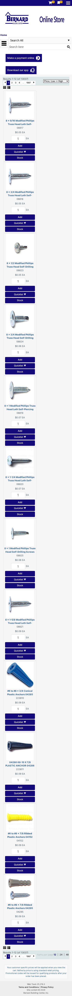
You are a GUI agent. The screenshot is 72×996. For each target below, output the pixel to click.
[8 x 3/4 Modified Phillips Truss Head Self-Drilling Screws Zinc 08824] (20, 318)
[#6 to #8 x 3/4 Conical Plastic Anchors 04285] (20, 675)
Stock (20, 157)
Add (20, 145)
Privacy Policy (47, 987)
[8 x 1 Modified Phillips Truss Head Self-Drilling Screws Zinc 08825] (20, 532)
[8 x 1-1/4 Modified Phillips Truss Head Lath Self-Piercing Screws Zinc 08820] (20, 461)
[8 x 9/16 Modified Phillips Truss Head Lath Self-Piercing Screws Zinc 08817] (20, 104)
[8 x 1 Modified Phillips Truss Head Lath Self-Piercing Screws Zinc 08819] (20, 390)
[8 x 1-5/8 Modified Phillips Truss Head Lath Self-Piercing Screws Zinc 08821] (20, 603)
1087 (28, 82)
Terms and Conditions (29, 987)
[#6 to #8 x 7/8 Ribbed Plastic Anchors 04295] (20, 888)
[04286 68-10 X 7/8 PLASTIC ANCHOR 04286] (20, 746)
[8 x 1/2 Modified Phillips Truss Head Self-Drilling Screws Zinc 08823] (20, 247)
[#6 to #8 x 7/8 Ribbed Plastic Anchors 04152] (20, 817)
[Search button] (68, 47)
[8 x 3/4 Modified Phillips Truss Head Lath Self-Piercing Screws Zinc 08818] (20, 176)
